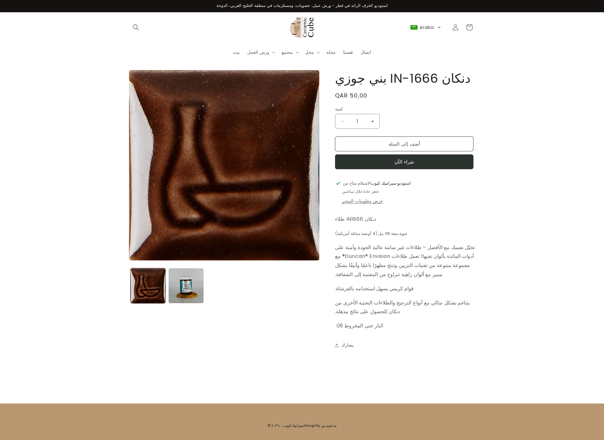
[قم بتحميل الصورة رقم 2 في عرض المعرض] (186, 285)
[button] (136, 27)
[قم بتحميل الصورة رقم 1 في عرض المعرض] (148, 285)
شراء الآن (404, 162)
